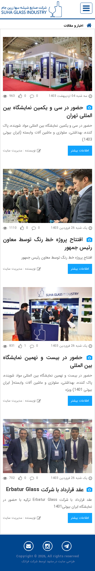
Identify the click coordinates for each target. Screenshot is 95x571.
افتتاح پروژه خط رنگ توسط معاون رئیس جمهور (47, 243)
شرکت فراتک (29, 561)
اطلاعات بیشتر (80, 150)
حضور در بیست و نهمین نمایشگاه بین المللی (47, 361)
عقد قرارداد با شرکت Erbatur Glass (45, 490)
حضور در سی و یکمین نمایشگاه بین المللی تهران (47, 111)
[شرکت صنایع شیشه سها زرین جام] (31, 9)
